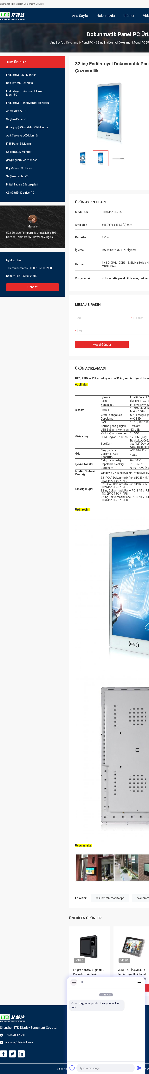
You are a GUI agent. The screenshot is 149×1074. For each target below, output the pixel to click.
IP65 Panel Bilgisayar (19, 143)
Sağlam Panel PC (16, 119)
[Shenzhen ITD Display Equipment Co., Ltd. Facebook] (3, 1053)
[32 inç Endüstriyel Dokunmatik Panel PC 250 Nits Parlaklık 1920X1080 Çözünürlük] (110, 112)
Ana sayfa (56, 42)
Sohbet (33, 287)
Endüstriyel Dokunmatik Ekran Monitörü (24, 93)
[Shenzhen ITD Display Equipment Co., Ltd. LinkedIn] (21, 1053)
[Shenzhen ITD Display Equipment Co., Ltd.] (12, 15)
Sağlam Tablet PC (17, 176)
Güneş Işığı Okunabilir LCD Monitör (27, 127)
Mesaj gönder (102, 344)
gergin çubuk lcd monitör (21, 160)
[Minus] (139, 982)
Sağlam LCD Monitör (18, 151)
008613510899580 (41, 268)
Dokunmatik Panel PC (79, 42)
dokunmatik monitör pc (109, 898)
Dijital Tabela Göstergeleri (22, 184)
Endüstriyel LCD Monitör (21, 74)
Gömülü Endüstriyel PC (20, 192)
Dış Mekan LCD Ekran (19, 168)
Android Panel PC (16, 111)
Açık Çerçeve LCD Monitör (22, 135)
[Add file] (72, 1068)
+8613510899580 (26, 275)
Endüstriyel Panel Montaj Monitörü (27, 102)
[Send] (139, 1068)
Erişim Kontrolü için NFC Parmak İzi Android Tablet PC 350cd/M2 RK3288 (88, 974)
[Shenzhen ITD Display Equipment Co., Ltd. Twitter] (12, 1053)
